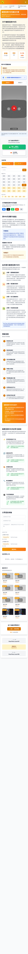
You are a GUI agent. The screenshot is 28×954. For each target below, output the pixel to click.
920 (9, 188)
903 (24, 176)
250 (20, 196)
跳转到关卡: (4, 167)
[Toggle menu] (25, 2)
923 (24, 188)
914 (4, 185)
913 (24, 182)
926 (14, 191)
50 (5, 196)
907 (19, 179)
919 (4, 188)
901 (14, 176)
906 (14, 179)
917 (19, 185)
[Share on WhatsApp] (12, 209)
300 (24, 196)
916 (14, 185)
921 (14, 188)
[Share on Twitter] (8, 209)
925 (9, 191)
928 (24, 191)
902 (19, 176)
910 (9, 182)
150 (12, 196)
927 (19, 191)
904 (4, 179)
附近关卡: (4, 173)
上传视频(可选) (5, 541)
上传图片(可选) (5, 534)
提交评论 (14, 549)
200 (16, 196)
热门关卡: (4, 194)
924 (4, 191)
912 (19, 182)
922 (19, 188)
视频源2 (20, 82)
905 (9, 179)
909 (4, 182)
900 (9, 176)
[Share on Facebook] (4, 209)
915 (9, 185)
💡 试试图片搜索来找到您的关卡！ (13, 77)
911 (14, 182)
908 (24, 179)
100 (9, 196)
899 (4, 176)
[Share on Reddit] (17, 209)
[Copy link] (21, 209)
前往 (24, 169)
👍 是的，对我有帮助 (14, 629)
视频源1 (8, 82)
